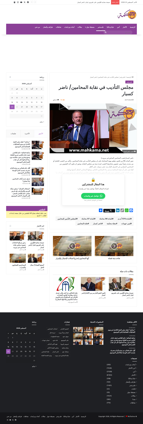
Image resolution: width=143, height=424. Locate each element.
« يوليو (42, 122)
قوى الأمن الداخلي (52, 344)
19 (32, 107)
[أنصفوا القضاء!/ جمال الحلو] (36, 258)
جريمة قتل (52, 332)
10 (41, 102)
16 (12, 102)
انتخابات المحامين (52, 329)
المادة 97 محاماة (88, 219)
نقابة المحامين (82, 223)
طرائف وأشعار (48, 27)
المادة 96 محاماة (106, 219)
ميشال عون (65, 352)
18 (36, 107)
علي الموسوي (65, 340)
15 (17, 102)
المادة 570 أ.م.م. (124, 219)
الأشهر (40, 133)
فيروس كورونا (65, 344)
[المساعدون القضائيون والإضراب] (18, 258)
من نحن (37, 27)
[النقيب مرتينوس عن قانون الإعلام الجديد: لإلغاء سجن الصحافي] (88, 329)
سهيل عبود (66, 336)
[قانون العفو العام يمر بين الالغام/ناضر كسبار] (93, 284)
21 (22, 107)
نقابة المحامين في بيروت (62, 355)
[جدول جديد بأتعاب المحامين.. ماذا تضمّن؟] (38, 182)
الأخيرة (27, 133)
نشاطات (58, 27)
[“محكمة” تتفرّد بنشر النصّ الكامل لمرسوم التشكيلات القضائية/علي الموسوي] (38, 145)
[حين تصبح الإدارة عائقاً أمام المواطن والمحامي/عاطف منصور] (88, 342)
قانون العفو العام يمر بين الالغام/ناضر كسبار (93, 294)
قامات (133, 389)
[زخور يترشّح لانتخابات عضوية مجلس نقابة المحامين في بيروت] (18, 235)
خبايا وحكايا (110, 27)
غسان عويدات (45, 340)
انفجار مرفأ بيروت (64, 332)
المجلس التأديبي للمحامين (67, 219)
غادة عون (55, 340)
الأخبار (125, 27)
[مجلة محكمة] (127, 14)
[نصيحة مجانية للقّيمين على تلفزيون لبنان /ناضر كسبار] (121, 284)
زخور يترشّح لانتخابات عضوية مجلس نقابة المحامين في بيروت (91, 2)
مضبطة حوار (90, 27)
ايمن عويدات (125, 223)
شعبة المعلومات (54, 336)
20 (27, 107)
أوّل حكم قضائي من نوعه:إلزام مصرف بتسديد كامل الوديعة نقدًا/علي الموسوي (20, 170)
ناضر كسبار (97, 223)
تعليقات (13, 133)
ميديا (134, 399)
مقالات (80, 27)
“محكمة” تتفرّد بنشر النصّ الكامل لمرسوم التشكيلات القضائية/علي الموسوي (21, 144)
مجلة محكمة (111, 223)
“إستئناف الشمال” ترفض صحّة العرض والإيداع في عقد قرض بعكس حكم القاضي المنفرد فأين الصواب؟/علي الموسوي (20, 192)
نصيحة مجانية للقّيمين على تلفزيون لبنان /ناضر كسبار (122, 294)
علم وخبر (101, 27)
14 (22, 102)
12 (32, 102)
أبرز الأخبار (132, 368)
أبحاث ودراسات (69, 27)
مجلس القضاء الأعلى (53, 348)
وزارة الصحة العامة (46, 355)
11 (36, 102)
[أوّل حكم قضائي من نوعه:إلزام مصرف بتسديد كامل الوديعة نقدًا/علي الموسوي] (38, 171)
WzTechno (131, 416)
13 (27, 102)
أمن (118, 27)
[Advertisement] (71, 53)
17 (41, 107)
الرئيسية (132, 27)
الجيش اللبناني (64, 329)
